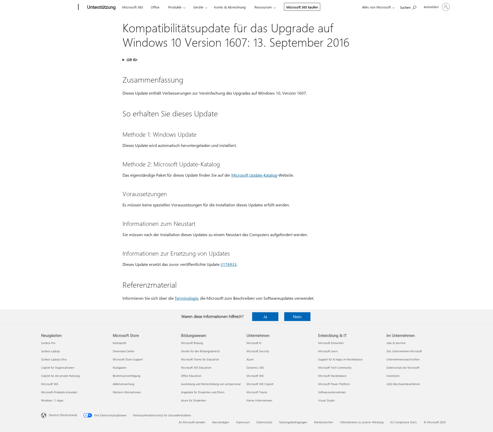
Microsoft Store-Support (128, 359)
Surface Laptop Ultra (54, 359)
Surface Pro (48, 343)
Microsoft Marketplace (332, 376)
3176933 (229, 264)
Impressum (243, 422)
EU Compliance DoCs (403, 422)
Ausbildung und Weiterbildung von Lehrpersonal (211, 384)
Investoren (393, 376)
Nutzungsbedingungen (293, 422)
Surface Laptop (50, 351)
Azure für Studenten (193, 400)
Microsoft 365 (132, 7)
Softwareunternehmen (332, 392)
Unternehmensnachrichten (403, 359)
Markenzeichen (323, 422)
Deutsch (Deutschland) (63, 415)
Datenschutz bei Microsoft (402, 367)
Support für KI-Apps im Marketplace (340, 359)
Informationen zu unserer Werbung (361, 422)
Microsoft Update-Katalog (254, 175)
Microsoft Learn (328, 351)
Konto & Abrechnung (230, 7)
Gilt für (131, 59)
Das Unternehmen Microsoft (404, 351)
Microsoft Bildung (192, 343)
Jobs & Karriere (396, 343)
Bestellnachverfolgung (126, 376)
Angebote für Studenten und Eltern (202, 392)
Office (155, 7)
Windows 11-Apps (52, 400)
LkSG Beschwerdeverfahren (403, 384)
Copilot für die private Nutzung (60, 376)
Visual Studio (326, 400)
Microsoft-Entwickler (331, 343)
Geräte (198, 7)
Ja (265, 316)
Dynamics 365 (255, 367)
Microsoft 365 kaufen (302, 7)
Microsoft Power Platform (334, 384)
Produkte (175, 7)
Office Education (191, 376)
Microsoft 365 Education (196, 367)
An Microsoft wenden (192, 422)
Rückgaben (119, 367)
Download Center (124, 351)
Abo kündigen (220, 422)
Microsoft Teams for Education (200, 359)
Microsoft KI (253, 343)
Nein (297, 316)
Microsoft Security (257, 351)
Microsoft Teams (256, 392)
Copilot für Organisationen (57, 367)
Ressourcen (263, 7)
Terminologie (186, 298)
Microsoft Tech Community (335, 367)
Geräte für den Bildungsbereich (200, 351)
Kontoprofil (119, 343)
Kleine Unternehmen (259, 400)
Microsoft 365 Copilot (259, 384)
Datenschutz (264, 422)
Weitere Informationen (127, 392)
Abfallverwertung (123, 384)
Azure (250, 359)
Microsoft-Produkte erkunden (59, 392)
